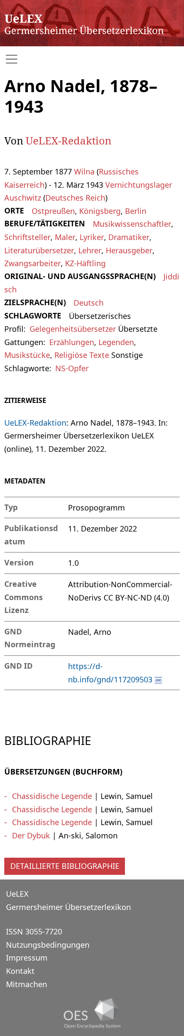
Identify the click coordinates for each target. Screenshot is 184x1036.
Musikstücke (27, 355)
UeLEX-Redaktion (68, 140)
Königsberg (100, 211)
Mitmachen (26, 984)
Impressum (26, 957)
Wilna (84, 171)
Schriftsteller (27, 237)
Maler (65, 237)
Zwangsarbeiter (32, 263)
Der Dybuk (31, 835)
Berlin (135, 211)
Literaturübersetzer (39, 250)
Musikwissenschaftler (132, 224)
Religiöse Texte (81, 355)
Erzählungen (71, 342)
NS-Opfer (72, 368)
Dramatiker (128, 237)
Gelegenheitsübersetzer (73, 329)
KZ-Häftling (85, 263)
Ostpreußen (53, 211)
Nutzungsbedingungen (47, 945)
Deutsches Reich (75, 197)
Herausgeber (129, 250)
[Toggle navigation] (92, 59)
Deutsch (89, 302)
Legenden (116, 342)
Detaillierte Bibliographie (64, 866)
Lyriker (92, 237)
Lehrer (89, 250)
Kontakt (20, 971)
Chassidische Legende (52, 796)
